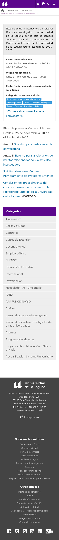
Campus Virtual (29, 448)
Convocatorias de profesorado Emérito (23, 99)
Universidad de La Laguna (5, 3)
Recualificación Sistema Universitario (29, 356)
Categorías (13, 211)
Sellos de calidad (29, 507)
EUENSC (11, 260)
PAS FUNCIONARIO (18, 301)
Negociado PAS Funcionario (24, 288)
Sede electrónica (30, 455)
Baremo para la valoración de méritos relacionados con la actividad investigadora (28, 160)
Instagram (25, 530)
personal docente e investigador (26, 315)
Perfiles (10, 308)
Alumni (29, 495)
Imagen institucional (29, 518)
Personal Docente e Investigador (37, 103)
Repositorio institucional (29, 471)
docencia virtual (16, 246)
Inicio (2, 10)
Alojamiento (13, 219)
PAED (9, 294)
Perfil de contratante (29, 492)
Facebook (10, 530)
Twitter (18, 530)
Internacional (14, 274)
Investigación (14, 281)
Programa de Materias (20, 339)
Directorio (29, 467)
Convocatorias (12, 11)
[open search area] (48, 4)
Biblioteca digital (29, 459)
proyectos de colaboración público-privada (28, 348)
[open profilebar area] (37, 4)
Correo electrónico (29, 444)
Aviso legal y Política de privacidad (29, 511)
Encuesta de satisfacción (29, 503)
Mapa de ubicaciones (29, 474)
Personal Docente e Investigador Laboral (24, 106)
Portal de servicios (29, 452)
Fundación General (29, 499)
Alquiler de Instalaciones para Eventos (29, 478)
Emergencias (31, 417)
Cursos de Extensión (18, 239)
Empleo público (14, 103)
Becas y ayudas (15, 226)
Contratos (12, 233)
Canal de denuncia (29, 522)
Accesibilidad (30, 514)
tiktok (48, 530)
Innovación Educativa (19, 267)
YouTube (33, 530)
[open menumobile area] (54, 4)
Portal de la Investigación (29, 463)
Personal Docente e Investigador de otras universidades (28, 324)
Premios (11, 332)
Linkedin (41, 530)
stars (29, 428)
